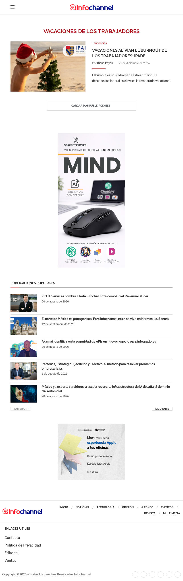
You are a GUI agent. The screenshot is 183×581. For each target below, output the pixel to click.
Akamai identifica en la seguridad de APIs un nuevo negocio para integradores (99, 341)
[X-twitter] (144, 574)
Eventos (167, 507)
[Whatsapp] (169, 574)
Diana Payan (105, 63)
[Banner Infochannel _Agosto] (91, 426)
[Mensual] (91, 135)
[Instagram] (178, 574)
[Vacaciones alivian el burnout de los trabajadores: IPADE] (47, 66)
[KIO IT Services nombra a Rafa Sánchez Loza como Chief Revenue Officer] (23, 303)
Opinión (128, 507)
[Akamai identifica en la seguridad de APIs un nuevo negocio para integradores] (23, 348)
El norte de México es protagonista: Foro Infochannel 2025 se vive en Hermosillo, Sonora (105, 319)
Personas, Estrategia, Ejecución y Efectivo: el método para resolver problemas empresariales (98, 366)
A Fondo (147, 507)
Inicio (63, 507)
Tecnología (105, 507)
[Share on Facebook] (128, 90)
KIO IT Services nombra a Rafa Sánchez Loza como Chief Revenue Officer (95, 296)
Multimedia (171, 513)
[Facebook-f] (135, 574)
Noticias (82, 507)
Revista (150, 513)
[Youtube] (161, 574)
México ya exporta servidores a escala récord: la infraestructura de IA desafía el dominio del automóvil (106, 389)
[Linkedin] (152, 574)
